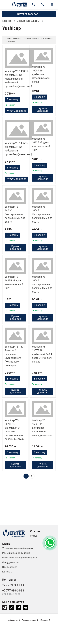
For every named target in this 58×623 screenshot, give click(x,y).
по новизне (10, 41)
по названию (47, 38)
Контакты (7, 571)
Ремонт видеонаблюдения (16, 553)
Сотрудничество (10, 562)
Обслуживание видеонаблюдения (19, 557)
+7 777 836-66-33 (13, 590)
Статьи (33, 536)
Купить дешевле (16, 110)
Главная (6, 20)
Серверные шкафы (28, 20)
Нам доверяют (9, 567)
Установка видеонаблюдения (17, 548)
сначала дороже (31, 38)
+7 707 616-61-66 (13, 584)
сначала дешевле (13, 38)
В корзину (12, 99)
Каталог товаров (27, 14)
